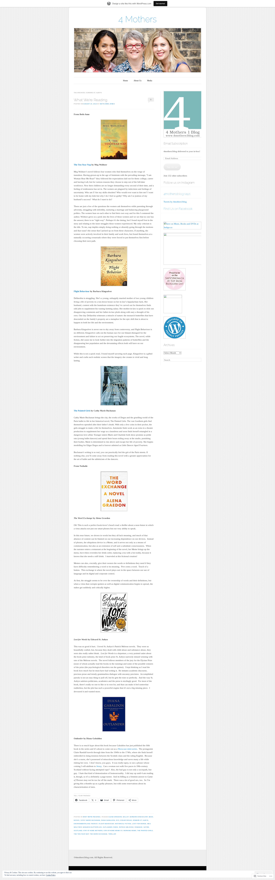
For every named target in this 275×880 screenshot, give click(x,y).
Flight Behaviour (82, 291)
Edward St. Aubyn (140, 820)
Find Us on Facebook (178, 208)
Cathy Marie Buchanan (90, 820)
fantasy (94, 823)
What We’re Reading (90, 100)
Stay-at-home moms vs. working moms (120, 830)
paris (115, 827)
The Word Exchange (98, 834)
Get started (160, 3)
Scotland (78, 830)
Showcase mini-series (127, 749)
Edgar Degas (126, 820)
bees (151, 817)
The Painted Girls (82, 411)
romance (139, 827)
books (76, 820)
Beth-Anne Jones (107, 104)
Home (125, 81)
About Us (137, 81)
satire (146, 827)
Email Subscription (176, 143)
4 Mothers (137, 19)
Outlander (107, 827)
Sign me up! (172, 167)
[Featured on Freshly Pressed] (175, 338)
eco (117, 820)
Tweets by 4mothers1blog (175, 202)
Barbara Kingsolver (139, 817)
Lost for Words (139, 823)
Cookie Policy (51, 875)
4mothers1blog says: (177, 194)
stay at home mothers (93, 830)
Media (149, 81)
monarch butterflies (92, 827)
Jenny (99, 766)
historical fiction (123, 823)
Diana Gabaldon (108, 820)
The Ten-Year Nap (82, 165)
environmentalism (82, 823)
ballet (126, 817)
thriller (112, 834)
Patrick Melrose (126, 827)
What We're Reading (91, 817)
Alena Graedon (115, 817)
